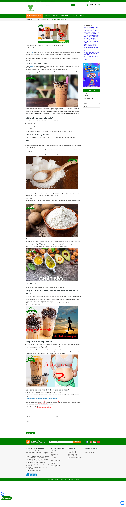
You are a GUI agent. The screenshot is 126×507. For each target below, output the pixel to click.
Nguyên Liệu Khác (55, 466)
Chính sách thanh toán (73, 459)
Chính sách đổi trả (72, 452)
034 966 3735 (39, 470)
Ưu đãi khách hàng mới (90, 451)
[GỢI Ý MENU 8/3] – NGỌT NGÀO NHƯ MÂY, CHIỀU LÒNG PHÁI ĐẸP (91, 36)
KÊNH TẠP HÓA (87, 101)
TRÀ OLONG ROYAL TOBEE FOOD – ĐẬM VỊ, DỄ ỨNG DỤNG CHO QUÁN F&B (91, 53)
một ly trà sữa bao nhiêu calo (51, 400)
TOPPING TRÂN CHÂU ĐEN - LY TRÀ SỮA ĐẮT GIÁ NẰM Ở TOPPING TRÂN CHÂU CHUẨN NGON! (91, 40)
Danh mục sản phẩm (88, 98)
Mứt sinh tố (53, 459)
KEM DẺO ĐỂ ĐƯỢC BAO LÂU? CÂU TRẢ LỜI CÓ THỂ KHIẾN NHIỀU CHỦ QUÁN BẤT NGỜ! (91, 29)
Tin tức (85, 103)
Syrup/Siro (53, 457)
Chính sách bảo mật (72, 455)
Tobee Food (43, 58)
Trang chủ (86, 93)
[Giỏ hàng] (99, 4)
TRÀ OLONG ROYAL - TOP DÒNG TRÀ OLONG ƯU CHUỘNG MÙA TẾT (91, 49)
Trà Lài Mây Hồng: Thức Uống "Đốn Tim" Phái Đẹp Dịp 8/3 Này (91, 45)
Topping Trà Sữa (54, 454)
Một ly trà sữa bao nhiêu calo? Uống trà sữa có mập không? (45, 45)
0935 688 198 (33, 470)
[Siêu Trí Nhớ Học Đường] (91, 75)
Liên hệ (85, 106)
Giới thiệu (86, 95)
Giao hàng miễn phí (72, 451)
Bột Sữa (53, 455)
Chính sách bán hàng (73, 454)
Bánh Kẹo (53, 463)
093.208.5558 (93, 6)
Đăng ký (98, 1)
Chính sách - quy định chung (74, 457)
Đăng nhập (92, 1)
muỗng (29, 196)
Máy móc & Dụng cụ (55, 465)
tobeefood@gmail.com (34, 472)
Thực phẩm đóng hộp (56, 460)
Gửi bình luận (30, 433)
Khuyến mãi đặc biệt (89, 452)
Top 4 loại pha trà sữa (44, 406)
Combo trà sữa (54, 462)
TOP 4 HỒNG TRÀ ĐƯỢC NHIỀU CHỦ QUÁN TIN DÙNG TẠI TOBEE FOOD (91, 58)
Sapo (77, 479)
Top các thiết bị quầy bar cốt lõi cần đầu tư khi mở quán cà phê (91, 32)
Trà (52, 452)
